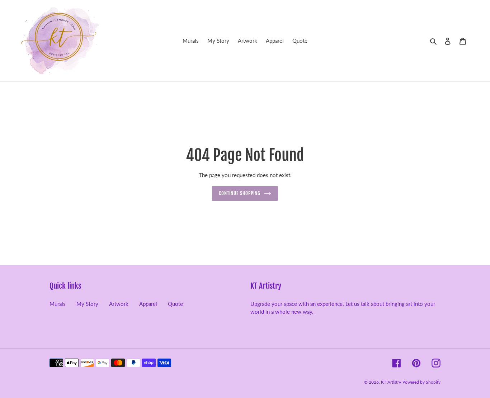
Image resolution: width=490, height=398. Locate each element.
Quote (175, 303)
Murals (58, 303)
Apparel (148, 303)
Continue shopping (240, 193)
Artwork (118, 303)
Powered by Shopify (421, 382)
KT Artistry (391, 382)
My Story (87, 303)
